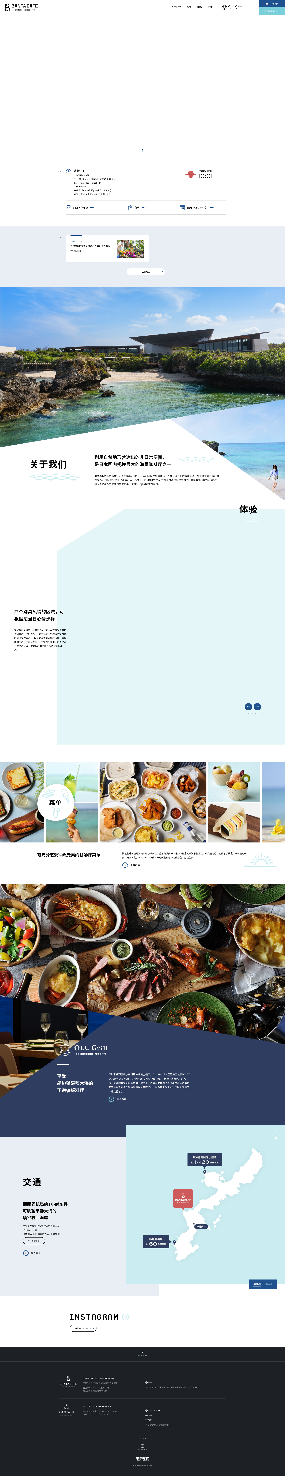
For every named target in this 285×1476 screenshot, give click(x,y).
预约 (150, 1420)
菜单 (199, 7)
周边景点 (36, 1252)
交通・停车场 (80, 207)
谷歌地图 (35, 1240)
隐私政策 (142, 1438)
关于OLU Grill (154, 1410)
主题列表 (146, 271)
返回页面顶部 (142, 1356)
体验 (189, 7)
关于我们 (176, 7)
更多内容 (135, 865)
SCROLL (142, 145)
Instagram (142, 1449)
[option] (142, 86)
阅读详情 (77, 251)
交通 (210, 7)
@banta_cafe (83, 1328)
